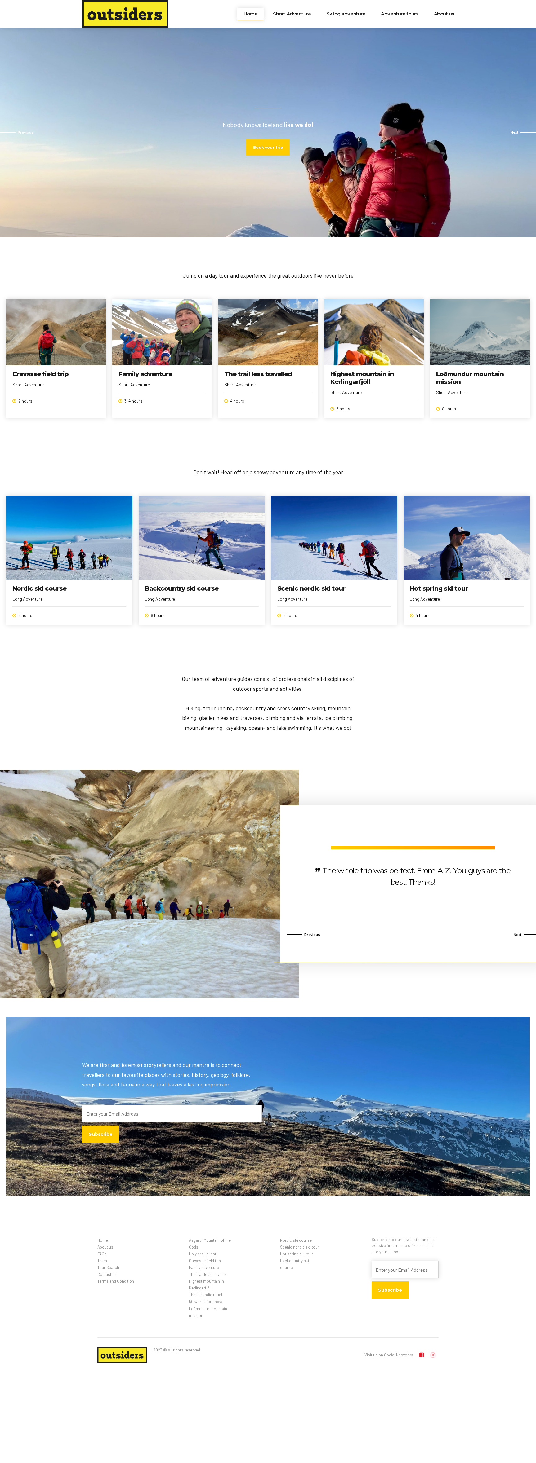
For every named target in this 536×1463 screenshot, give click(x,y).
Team (102, 1260)
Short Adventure (292, 14)
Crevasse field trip (40, 374)
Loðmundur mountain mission (208, 1312)
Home (250, 14)
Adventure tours (399, 14)
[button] (17, 132)
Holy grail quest (202, 1253)
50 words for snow (205, 1301)
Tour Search (108, 1267)
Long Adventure (27, 599)
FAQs (102, 1253)
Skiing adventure (346, 14)
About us (444, 14)
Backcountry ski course (181, 588)
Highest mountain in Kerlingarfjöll (362, 378)
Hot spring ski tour (439, 588)
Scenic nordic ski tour (311, 588)
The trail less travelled (258, 374)
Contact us (107, 1274)
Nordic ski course (39, 588)
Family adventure (145, 374)
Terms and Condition (115, 1281)
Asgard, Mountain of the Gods (210, 1243)
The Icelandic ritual (205, 1294)
